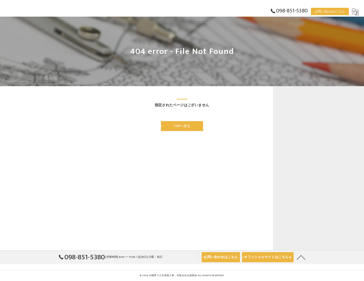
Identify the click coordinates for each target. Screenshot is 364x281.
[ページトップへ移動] (301, 257)
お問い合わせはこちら (330, 11)
